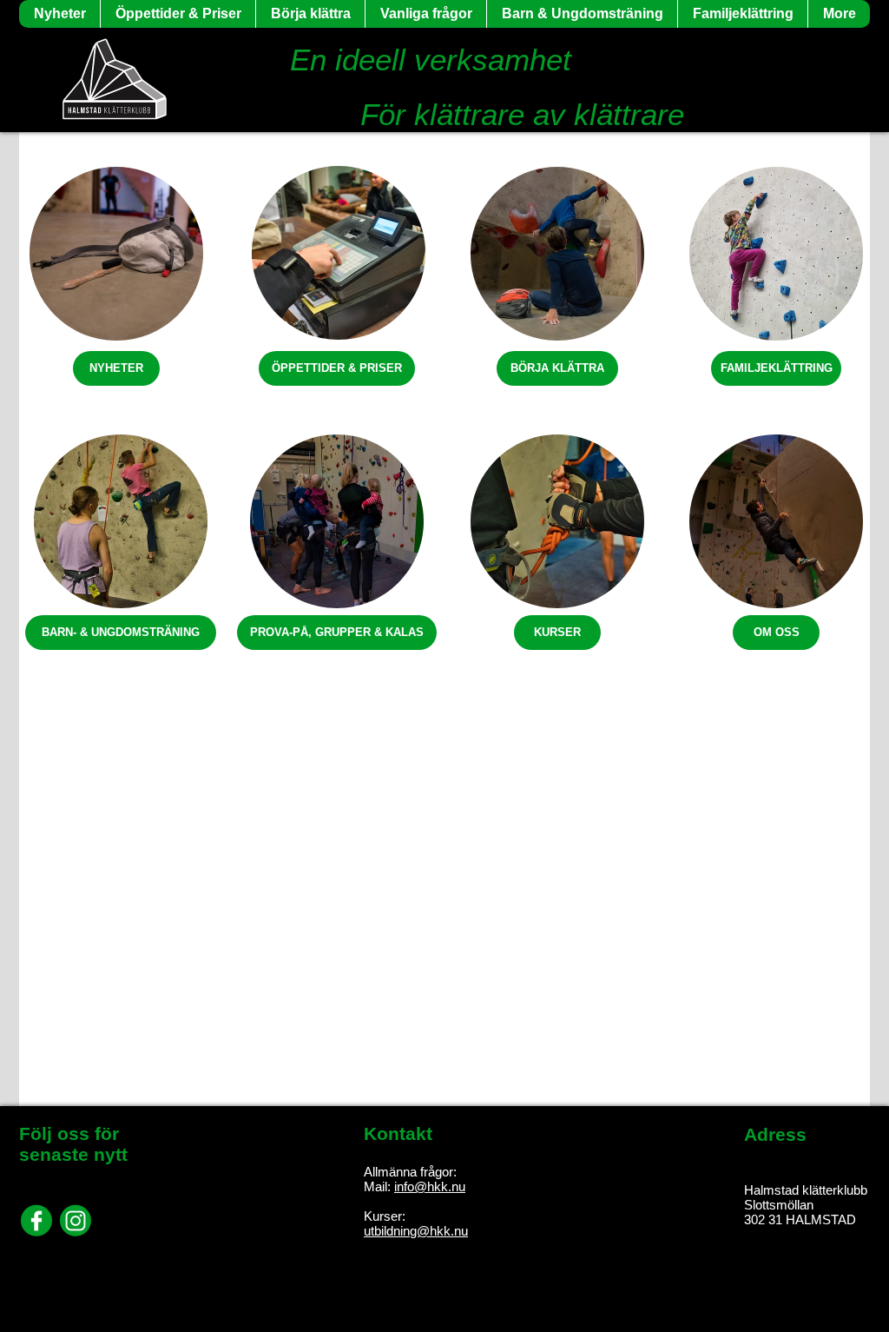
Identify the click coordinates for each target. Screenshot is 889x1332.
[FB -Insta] (75, 1220)
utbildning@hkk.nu (416, 1230)
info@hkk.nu (429, 1186)
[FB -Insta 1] (36, 1220)
